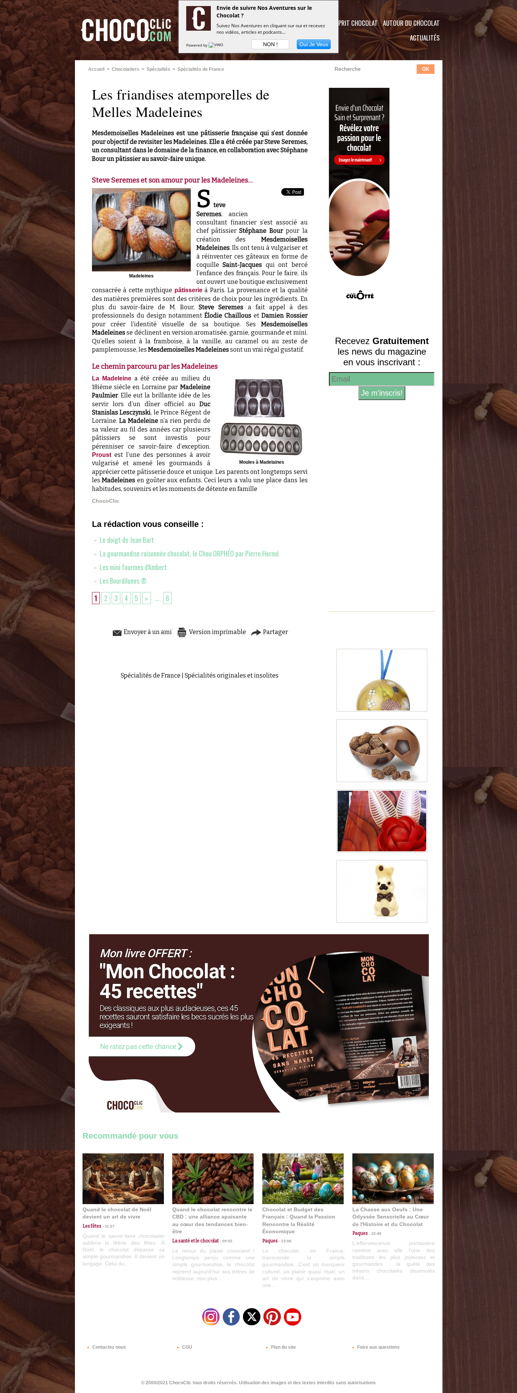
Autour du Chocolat (411, 23)
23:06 (284, 1241)
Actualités (425, 37)
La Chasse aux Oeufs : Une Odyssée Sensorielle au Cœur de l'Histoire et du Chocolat (390, 1216)
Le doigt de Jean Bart (126, 540)
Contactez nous (108, 1347)
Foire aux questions (378, 1347)
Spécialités (158, 69)
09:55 (225, 1241)
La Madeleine (112, 378)
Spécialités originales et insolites (232, 675)
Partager (275, 632)
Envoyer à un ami (147, 632)
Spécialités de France (201, 69)
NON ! (270, 44)
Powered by (197, 45)
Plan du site (283, 1347)
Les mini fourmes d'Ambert (132, 567)
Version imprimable (217, 632)
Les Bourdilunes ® (122, 581)
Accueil (96, 69)
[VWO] (216, 45)
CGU (186, 1347)
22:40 (375, 1233)
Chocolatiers (125, 69)
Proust (101, 455)
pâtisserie (188, 290)
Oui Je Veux (313, 44)
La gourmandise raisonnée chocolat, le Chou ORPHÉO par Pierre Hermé (188, 553)
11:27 (108, 1226)
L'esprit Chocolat (353, 23)
